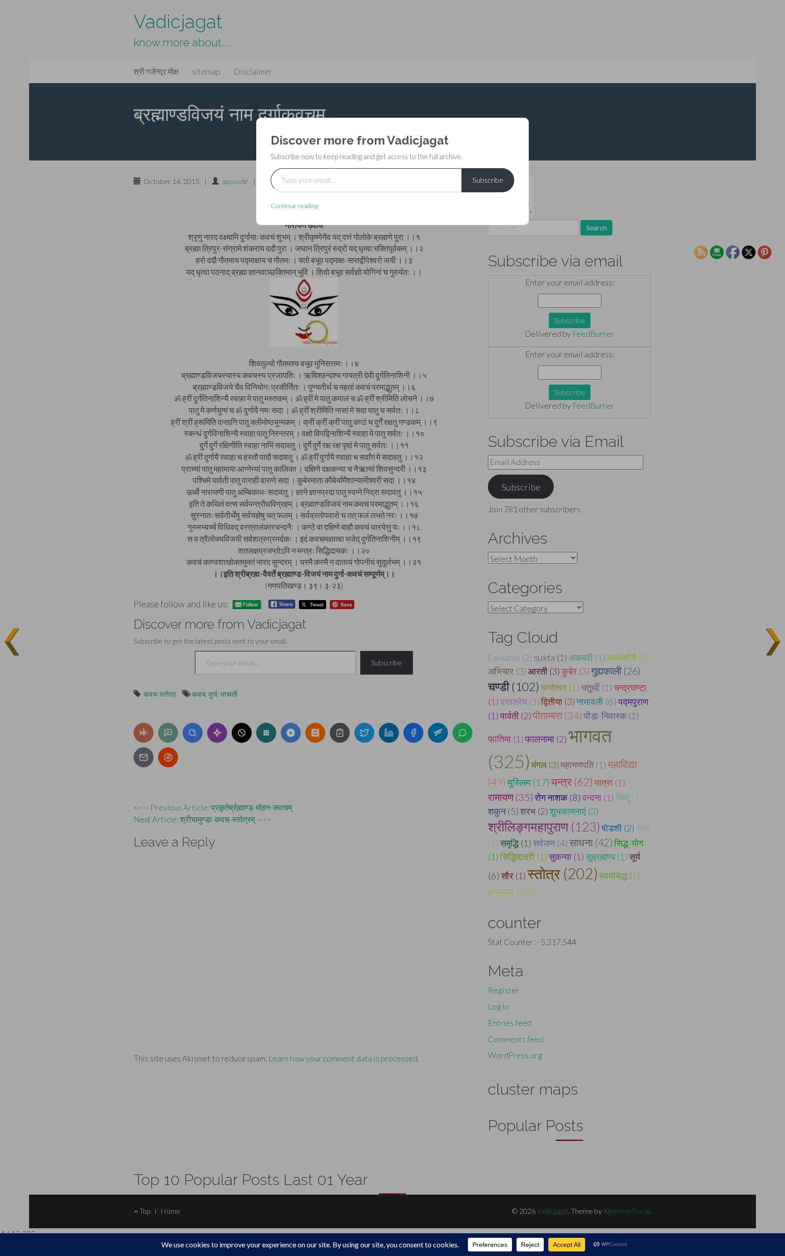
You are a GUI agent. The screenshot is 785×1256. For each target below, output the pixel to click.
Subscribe (487, 179)
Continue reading (294, 206)
